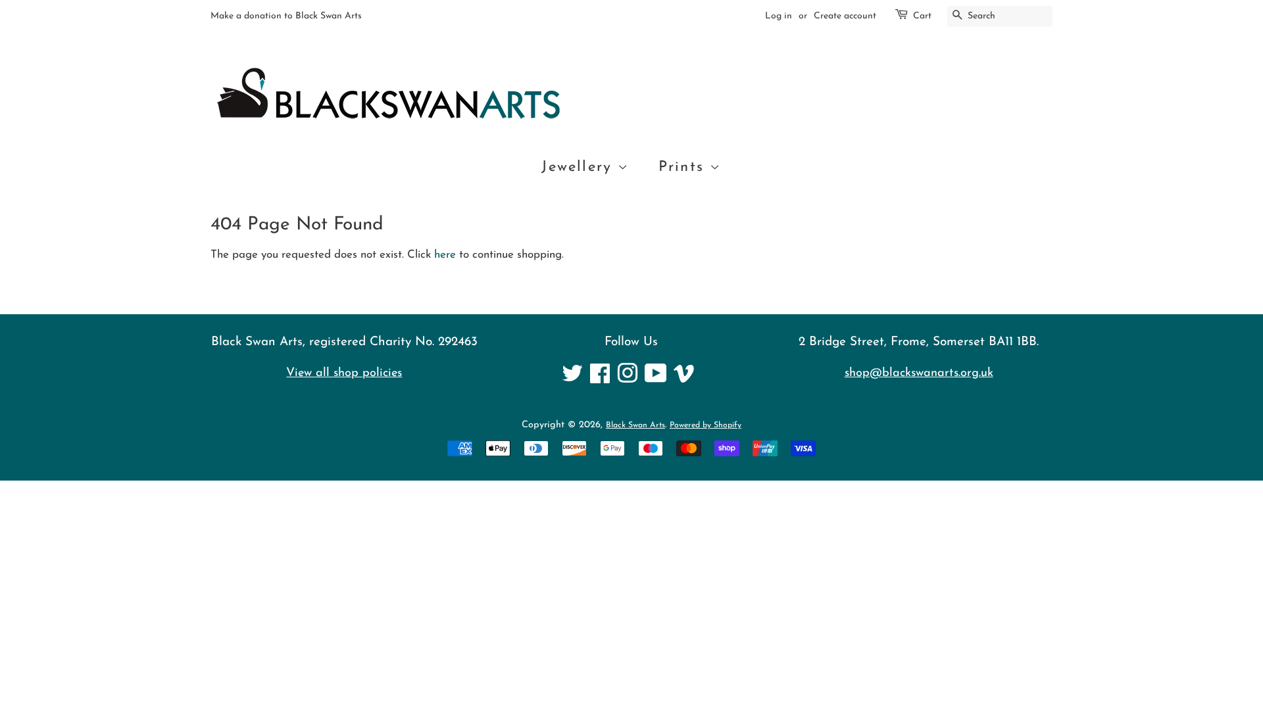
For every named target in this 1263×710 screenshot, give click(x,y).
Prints (684, 167)
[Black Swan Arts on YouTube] (656, 379)
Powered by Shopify (705, 425)
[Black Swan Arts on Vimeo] (684, 379)
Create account (845, 16)
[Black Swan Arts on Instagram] (627, 379)
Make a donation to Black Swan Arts (286, 16)
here (445, 254)
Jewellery (579, 167)
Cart (922, 16)
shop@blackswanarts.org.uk (919, 373)
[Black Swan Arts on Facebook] (599, 379)
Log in (778, 16)
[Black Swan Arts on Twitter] (572, 379)
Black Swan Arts (635, 425)
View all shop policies (344, 373)
